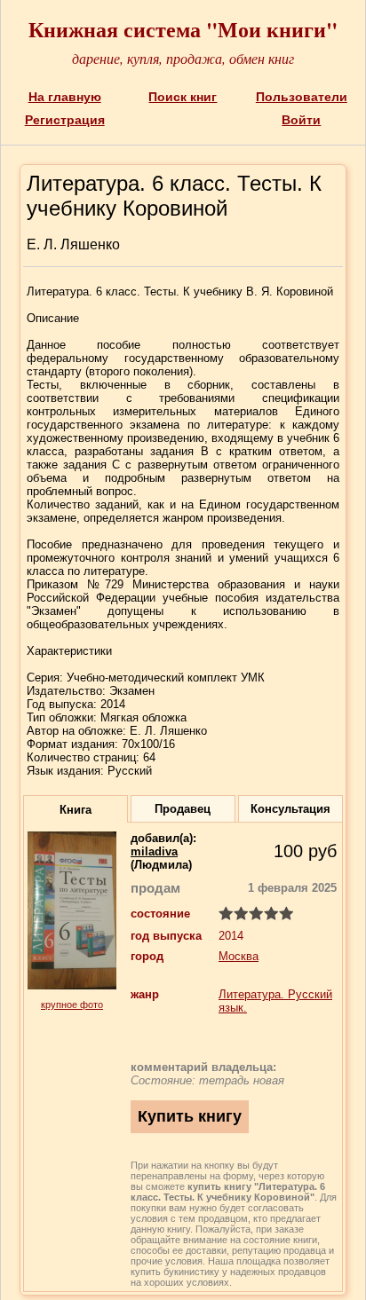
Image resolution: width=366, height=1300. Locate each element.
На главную (64, 97)
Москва (239, 956)
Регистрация (65, 120)
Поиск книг (182, 97)
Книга (76, 809)
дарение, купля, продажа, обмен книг (183, 58)
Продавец (183, 808)
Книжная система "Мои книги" (183, 28)
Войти (301, 120)
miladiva (154, 851)
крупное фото (72, 1004)
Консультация (290, 808)
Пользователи (301, 97)
